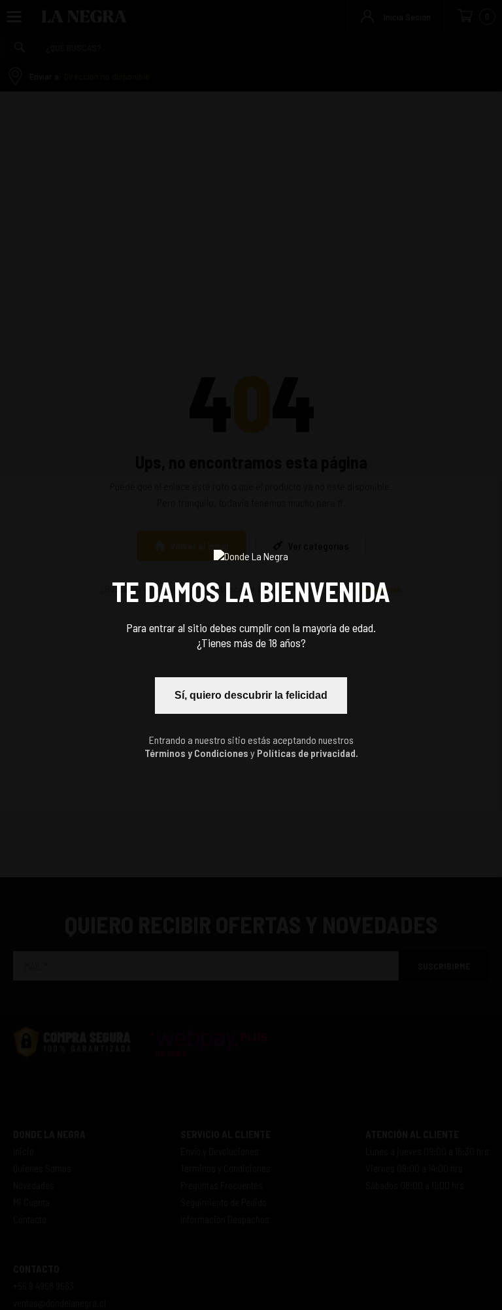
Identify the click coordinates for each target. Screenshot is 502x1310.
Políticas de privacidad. (307, 753)
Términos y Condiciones (196, 753)
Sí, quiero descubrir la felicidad (251, 695)
